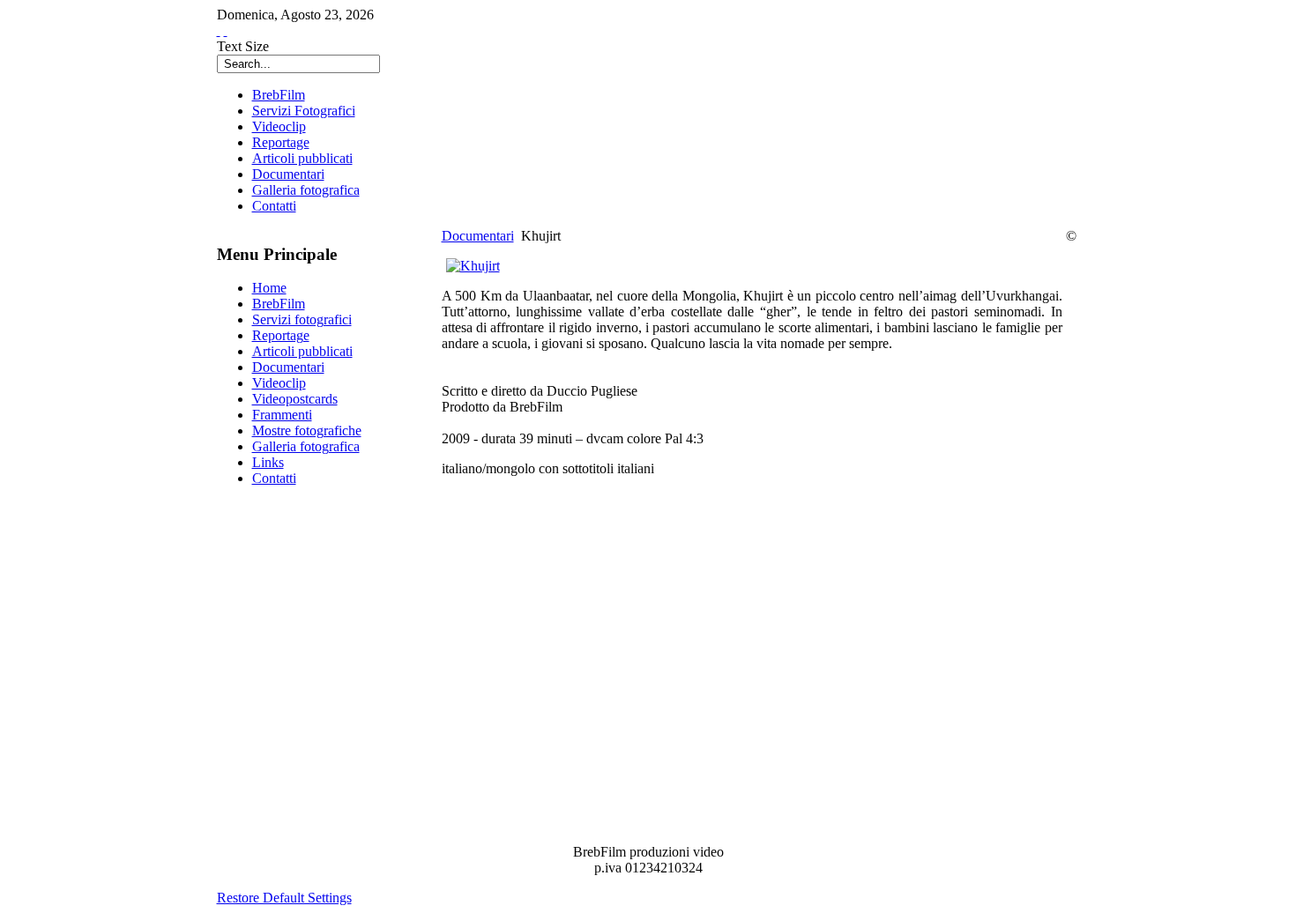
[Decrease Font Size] (225, 30)
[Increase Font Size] (218, 30)
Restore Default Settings (284, 897)
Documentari (478, 235)
